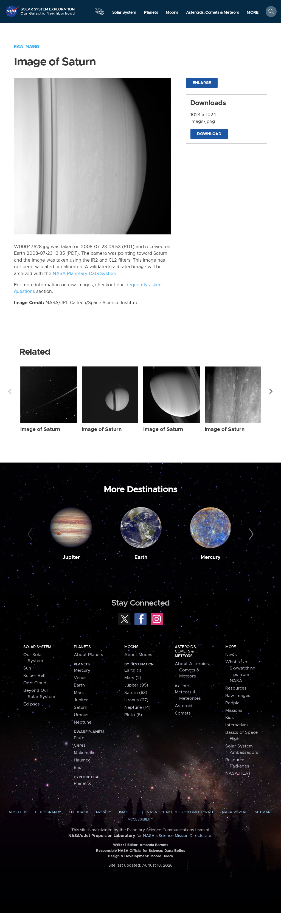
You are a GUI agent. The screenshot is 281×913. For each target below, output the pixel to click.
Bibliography (48, 812)
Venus (80, 678)
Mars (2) (132, 678)
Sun (27, 668)
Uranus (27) (136, 700)
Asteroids (185, 706)
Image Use (129, 812)
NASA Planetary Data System (84, 273)
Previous (9, 391)
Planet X (82, 784)
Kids (229, 718)
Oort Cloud (34, 683)
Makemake (84, 753)
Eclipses (31, 704)
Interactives (237, 725)
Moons (131, 647)
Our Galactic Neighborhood (47, 15)
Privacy (103, 812)
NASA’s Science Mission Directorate (177, 836)
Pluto (79, 738)
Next (271, 391)
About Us (18, 812)
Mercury (211, 557)
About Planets (88, 655)
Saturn (80, 707)
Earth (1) (132, 670)
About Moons (138, 655)
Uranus (81, 715)
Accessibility (140, 819)
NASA (12, 11)
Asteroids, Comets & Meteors (185, 651)
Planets (82, 647)
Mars (79, 693)
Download (209, 134)
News (231, 655)
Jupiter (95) (136, 685)
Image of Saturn (40, 429)
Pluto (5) (133, 715)
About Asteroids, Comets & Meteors (192, 670)
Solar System (37, 647)
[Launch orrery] (99, 13)
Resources (235, 688)
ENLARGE (202, 83)
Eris (77, 768)
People (232, 703)
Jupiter (71, 557)
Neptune (82, 722)
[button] (252, 13)
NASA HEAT (238, 773)
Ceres (80, 745)
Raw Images (27, 46)
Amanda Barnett (154, 845)
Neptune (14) (137, 707)
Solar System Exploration (47, 7)
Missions (233, 710)
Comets (183, 713)
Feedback (78, 812)
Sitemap (262, 812)
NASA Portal (234, 812)
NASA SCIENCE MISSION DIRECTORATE (180, 812)
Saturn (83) (135, 693)
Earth (140, 557)
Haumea (82, 760)
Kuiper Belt (34, 676)
